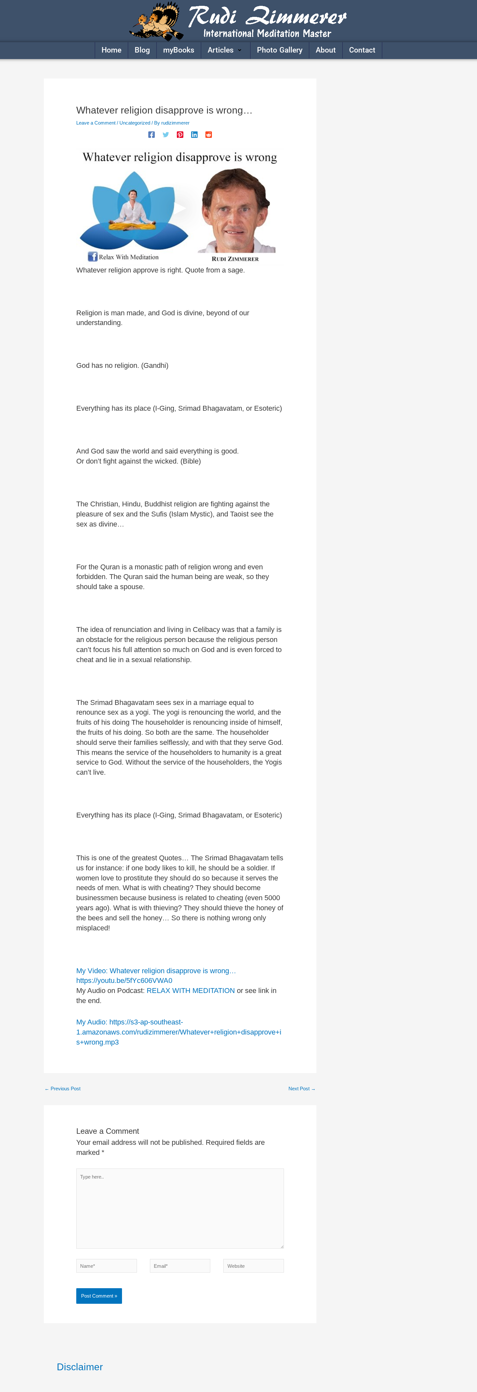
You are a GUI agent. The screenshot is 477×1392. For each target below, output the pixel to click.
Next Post (302, 1088)
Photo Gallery (279, 50)
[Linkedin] (194, 134)
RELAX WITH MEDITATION (191, 991)
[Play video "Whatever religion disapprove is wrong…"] (180, 207)
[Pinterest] (180, 134)
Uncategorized (134, 123)
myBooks (178, 50)
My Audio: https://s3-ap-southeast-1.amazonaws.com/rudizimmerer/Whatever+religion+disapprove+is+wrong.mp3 (178, 1032)
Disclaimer (80, 1367)
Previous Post (62, 1088)
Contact (362, 50)
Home (111, 50)
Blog (142, 50)
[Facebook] (151, 134)
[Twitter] (166, 134)
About (326, 50)
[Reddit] (208, 134)
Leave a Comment (96, 123)
